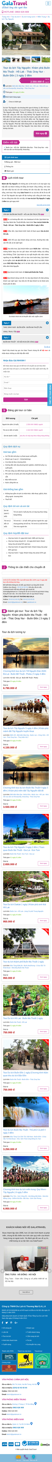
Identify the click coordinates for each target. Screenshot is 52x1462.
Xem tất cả (26, 1292)
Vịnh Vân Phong (35, 1198)
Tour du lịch (15, 17)
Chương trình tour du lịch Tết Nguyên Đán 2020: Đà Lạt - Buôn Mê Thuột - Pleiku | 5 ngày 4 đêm (24, 672)
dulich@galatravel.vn (15, 602)
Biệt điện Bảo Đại (18, 86)
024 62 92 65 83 (28, 599)
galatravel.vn (31, 602)
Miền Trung (41, 17)
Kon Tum (25, 854)
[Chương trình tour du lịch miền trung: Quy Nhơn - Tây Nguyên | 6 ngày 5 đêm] (26, 1171)
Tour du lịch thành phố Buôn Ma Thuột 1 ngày (23, 962)
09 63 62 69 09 (22, 587)
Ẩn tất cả (47, 347)
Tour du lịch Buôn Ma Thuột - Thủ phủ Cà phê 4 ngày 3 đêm (24, 1131)
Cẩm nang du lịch (33, 1336)
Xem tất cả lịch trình (43, 205)
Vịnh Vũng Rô (22, 1196)
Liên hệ (5, 1332)
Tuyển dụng (7, 1344)
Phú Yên (13, 1196)
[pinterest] (11, 1323)
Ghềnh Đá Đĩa (17, 1198)
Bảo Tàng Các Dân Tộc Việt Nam (21, 1137)
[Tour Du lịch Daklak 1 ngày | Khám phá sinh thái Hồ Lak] (26, 886)
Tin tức (29, 1340)
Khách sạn (30, 1328)
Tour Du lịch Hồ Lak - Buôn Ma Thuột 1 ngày (23, 1018)
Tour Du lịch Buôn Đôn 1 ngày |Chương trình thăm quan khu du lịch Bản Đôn (25, 1074)
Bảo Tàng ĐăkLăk (16, 966)
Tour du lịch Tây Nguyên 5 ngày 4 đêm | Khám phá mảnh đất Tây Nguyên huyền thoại (25, 729)
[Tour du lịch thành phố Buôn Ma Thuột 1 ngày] (26, 944)
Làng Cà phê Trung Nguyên (33, 911)
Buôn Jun (29, 86)
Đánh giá (10, 171)
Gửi (26, 399)
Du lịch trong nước (28, 17)
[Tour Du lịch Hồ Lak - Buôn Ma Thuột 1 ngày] (26, 1000)
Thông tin (9, 167)
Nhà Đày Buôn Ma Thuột (20, 968)
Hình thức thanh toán (10, 1340)
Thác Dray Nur (29, 88)
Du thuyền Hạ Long (33, 1344)
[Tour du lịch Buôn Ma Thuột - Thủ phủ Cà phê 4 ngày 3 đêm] (26, 1112)
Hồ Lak (35, 86)
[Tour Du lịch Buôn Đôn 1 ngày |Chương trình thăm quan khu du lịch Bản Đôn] (26, 1054)
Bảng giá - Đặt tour (13, 162)
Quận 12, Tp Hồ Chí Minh (21, 1424)
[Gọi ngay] (26, 1457)
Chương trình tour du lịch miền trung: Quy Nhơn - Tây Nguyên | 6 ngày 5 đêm (25, 1190)
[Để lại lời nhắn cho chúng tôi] (18, 1457)
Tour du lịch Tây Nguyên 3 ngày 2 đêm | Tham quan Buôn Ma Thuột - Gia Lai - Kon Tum (23, 848)
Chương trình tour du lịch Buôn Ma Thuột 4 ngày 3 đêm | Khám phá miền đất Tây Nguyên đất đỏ (25, 789)
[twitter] (7, 1323)
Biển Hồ (13, 735)
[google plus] (16, 1323)
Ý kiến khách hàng (33, 1332)
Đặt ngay (40, 133)
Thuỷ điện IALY (23, 737)
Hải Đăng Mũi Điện (34, 1196)
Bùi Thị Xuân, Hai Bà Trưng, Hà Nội (24, 1384)
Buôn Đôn (26, 794)
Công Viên (42, 735)
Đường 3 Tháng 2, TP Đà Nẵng (23, 1404)
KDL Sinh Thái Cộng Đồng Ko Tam (29, 1139)
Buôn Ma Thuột (15, 854)
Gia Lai (31, 854)
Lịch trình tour (12, 157)
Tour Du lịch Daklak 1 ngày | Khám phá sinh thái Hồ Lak (24, 906)
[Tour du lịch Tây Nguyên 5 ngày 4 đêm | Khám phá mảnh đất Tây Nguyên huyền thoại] (26, 710)
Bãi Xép (26, 1198)
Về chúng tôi (7, 1328)
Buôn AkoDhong (29, 966)
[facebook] (2, 1323)
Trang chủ (5, 17)
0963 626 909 (22, 12)
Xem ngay (43, 687)
